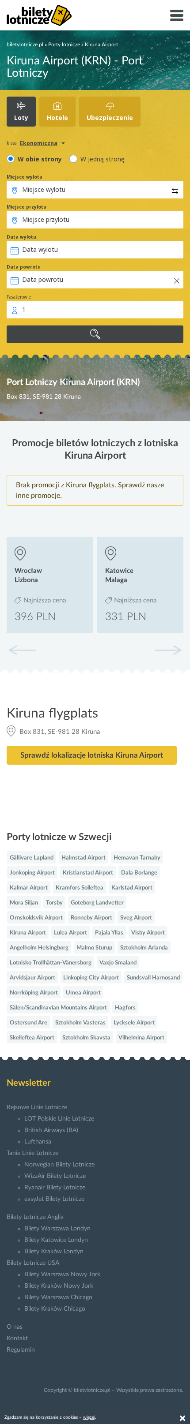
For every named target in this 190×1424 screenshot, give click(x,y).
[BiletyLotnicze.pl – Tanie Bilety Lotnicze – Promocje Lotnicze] (39, 15)
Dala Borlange (139, 873)
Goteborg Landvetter (97, 903)
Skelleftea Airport (32, 1038)
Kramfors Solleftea (79, 888)
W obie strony (40, 159)
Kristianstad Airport (88, 873)
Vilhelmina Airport (141, 1038)
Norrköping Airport (34, 993)
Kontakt (17, 1338)
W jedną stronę (102, 159)
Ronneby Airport (91, 918)
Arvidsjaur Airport (32, 978)
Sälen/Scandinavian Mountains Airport (58, 1008)
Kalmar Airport (29, 888)
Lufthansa (37, 1142)
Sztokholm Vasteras (80, 1023)
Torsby (54, 903)
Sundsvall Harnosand (153, 978)
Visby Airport (148, 933)
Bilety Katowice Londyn (56, 1240)
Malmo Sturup (94, 948)
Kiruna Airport (28, 933)
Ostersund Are (28, 1023)
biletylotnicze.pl (25, 44)
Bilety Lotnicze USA (33, 1263)
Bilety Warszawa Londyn (57, 1229)
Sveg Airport (136, 918)
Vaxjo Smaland (118, 963)
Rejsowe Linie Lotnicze (37, 1107)
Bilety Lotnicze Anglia (35, 1217)
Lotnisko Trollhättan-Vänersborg (50, 963)
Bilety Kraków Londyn (54, 1251)
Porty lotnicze (64, 44)
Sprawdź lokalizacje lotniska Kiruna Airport (91, 755)
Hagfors (125, 1008)
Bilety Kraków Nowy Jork (58, 1286)
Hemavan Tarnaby (137, 858)
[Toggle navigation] (176, 15)
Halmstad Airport (83, 858)
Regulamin (21, 1350)
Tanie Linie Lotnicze (32, 1153)
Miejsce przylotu (26, 207)
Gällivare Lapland (31, 858)
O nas (15, 1327)
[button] (167, 650)
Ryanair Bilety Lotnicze (54, 1188)
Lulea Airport (70, 933)
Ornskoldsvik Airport (36, 918)
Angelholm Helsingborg (39, 948)
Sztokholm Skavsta (86, 1038)
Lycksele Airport (134, 1023)
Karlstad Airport (131, 888)
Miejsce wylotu (24, 177)
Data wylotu (21, 237)
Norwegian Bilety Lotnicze (59, 1165)
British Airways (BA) (51, 1130)
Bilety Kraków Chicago (54, 1309)
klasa (12, 143)
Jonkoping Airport (32, 873)
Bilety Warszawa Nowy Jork (62, 1274)
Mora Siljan (24, 903)
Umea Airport (83, 993)
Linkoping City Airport (91, 978)
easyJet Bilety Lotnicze (54, 1199)
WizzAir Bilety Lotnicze (55, 1176)
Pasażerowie (19, 297)
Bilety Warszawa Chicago (58, 1297)
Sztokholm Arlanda (144, 948)
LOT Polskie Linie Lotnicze (59, 1119)
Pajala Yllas (109, 933)
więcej (89, 1417)
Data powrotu (24, 267)
